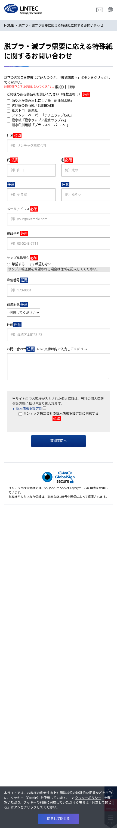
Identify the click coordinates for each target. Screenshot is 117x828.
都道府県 (17, 304)
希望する (18, 264)
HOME (9, 25)
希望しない (43, 264)
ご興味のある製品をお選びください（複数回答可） (48, 94)
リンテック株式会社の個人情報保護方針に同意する (60, 416)
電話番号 (17, 233)
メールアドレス (22, 208)
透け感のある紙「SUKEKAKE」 (34, 105)
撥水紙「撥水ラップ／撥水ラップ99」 (40, 120)
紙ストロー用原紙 (25, 110)
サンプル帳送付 (22, 257)
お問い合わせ (47, 349)
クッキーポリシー (88, 797)
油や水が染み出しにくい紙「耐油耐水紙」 (43, 100)
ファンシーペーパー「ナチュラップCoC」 (42, 115)
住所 (14, 324)
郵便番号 (17, 280)
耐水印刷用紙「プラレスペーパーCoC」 (41, 125)
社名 (14, 135)
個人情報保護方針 (29, 408)
